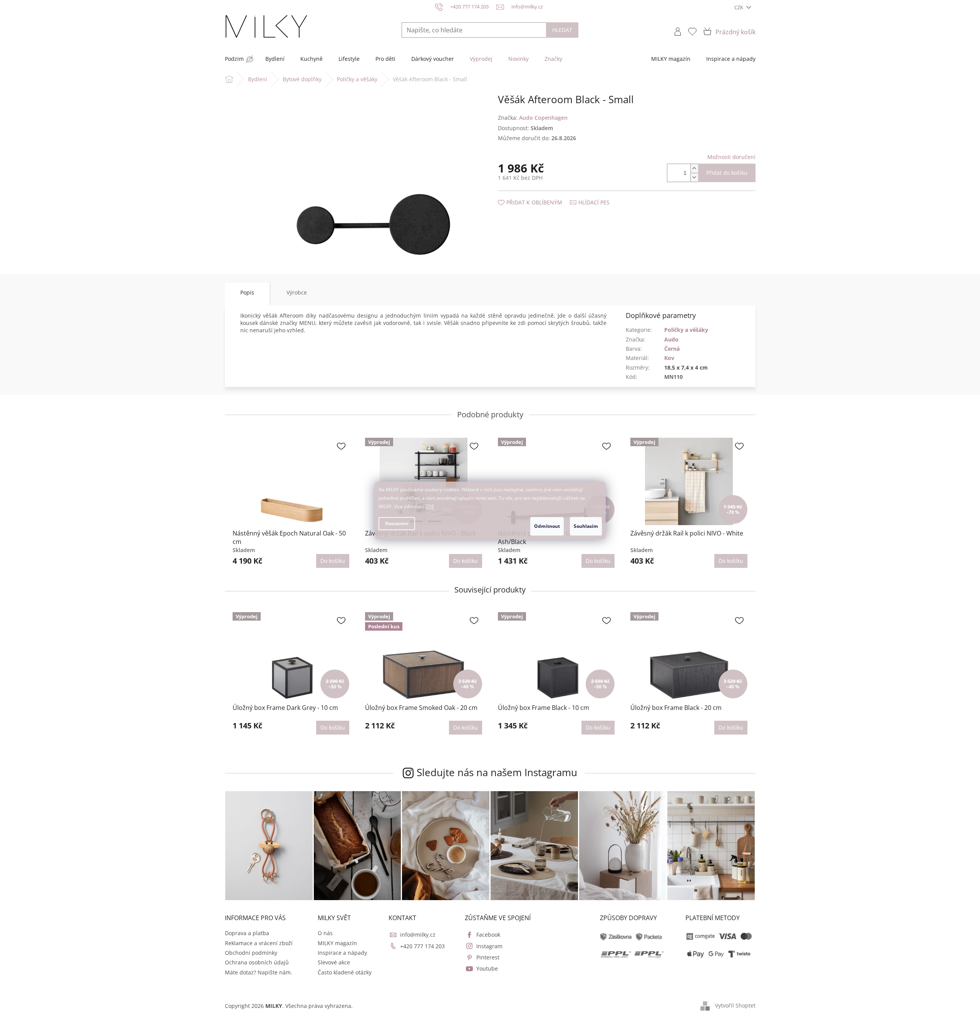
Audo (671, 339)
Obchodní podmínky (251, 952)
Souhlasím (586, 526)
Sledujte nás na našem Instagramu (497, 772)
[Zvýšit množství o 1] (694, 168)
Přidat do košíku (726, 172)
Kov (669, 358)
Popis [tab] (247, 292)
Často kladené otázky (345, 972)
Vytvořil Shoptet (735, 1005)
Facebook (488, 934)
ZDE (430, 506)
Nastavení (397, 523)
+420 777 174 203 (422, 946)
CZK (739, 7)
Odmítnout (547, 526)
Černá (672, 348)
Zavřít (539, 194)
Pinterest (487, 957)
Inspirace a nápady (342, 952)
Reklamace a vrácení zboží (259, 943)
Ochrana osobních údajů (257, 962)
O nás (325, 933)
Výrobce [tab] (296, 292)
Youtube (487, 968)
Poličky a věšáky (686, 329)
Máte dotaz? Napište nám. (258, 972)
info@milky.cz (418, 934)
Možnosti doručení (731, 157)
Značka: (533, 117)
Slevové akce (334, 962)
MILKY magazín (337, 943)
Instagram (489, 946)
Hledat (562, 29)
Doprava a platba (247, 933)
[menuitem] (234, 59)
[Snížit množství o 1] (694, 177)
